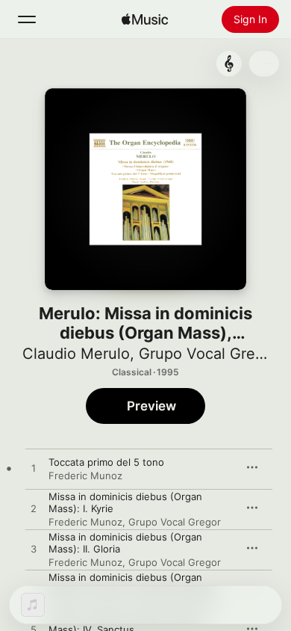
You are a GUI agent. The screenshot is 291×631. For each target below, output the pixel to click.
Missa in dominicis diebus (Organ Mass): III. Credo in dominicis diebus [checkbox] (132, 583)
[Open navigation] (26, 19)
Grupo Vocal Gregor (208, 354)
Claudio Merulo (76, 354)
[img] (145, 19)
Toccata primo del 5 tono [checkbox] (106, 462)
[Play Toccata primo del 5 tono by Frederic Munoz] (33, 468)
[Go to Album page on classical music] (229, 63)
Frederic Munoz (85, 475)
